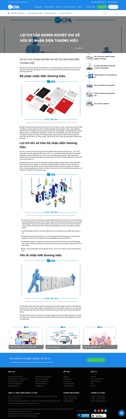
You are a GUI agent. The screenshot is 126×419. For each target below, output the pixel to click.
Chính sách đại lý (95, 381)
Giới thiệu (93, 377)
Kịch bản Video (39, 386)
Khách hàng (66, 381)
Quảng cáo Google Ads (41, 379)
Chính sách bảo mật (18, 411)
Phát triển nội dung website (43, 377)
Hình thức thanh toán (97, 379)
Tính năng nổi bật (68, 384)
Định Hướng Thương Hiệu (15, 377)
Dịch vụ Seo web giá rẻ (41, 381)
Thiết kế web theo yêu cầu (15, 381)
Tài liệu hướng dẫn (68, 386)
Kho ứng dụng (70, 7)
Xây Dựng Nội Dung (41, 384)
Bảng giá (38, 7)
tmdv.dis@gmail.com (99, 2)
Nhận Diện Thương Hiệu (15, 384)
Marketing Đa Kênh (13, 386)
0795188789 (113, 2)
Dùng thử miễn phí (96, 360)
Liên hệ (93, 386)
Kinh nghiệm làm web (35, 13)
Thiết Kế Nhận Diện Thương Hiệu (17, 379)
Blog (92, 384)
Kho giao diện (49, 7)
